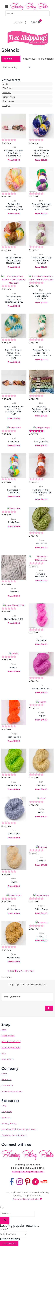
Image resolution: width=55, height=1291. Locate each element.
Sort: (2, 1234)
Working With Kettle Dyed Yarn (19, 1129)
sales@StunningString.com (27, 1171)
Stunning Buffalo (11, 1047)
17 (28, 971)
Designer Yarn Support (14, 1135)
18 (31, 971)
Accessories (8, 1059)
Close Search (9, 1243)
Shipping (7, 1111)
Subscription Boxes (12, 1091)
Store (4, 1074)
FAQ (4, 1106)
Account (19, 22)
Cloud (5, 84)
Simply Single (8, 97)
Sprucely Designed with (26, 1199)
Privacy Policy (9, 1123)
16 (26, 971)
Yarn (4, 1030)
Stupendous (8, 101)
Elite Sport (7, 88)
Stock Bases (8, 1035)
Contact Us (7, 1085)
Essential (6, 92)
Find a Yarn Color (11, 1041)
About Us (6, 1079)
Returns (6, 1117)
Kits (4, 1053)
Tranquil (6, 105)
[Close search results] (4, 1220)
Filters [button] (6, 1229)
